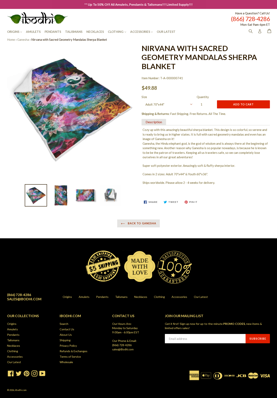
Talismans (73, 31)
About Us (66, 334)
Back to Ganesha (141, 223)
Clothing (119, 31)
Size (144, 97)
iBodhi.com (21, 390)
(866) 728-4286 (122, 345)
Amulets (33, 31)
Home (11, 39)
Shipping (65, 340)
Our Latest (166, 31)
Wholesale (66, 362)
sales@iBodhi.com (123, 349)
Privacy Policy (68, 345)
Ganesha (23, 39)
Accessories (143, 31)
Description (154, 122)
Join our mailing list (184, 316)
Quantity (203, 97)
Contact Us (67, 329)
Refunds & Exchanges (73, 351)
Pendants (53, 31)
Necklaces (95, 31)
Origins (16, 31)
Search (64, 323)
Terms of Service (70, 356)
